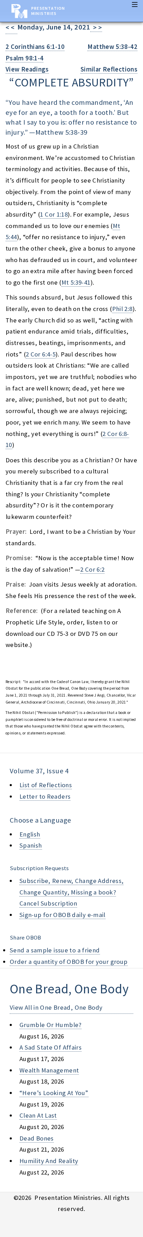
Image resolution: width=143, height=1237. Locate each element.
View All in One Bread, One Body (56, 1007)
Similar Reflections (109, 69)
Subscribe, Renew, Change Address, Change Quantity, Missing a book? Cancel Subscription (71, 892)
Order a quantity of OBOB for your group (69, 962)
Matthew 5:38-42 (112, 47)
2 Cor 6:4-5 (41, 354)
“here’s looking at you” (54, 1093)
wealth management (49, 1070)
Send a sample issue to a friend (55, 950)
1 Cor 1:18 (54, 214)
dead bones (36, 1138)
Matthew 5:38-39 (61, 132)
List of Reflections (45, 785)
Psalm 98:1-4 (24, 58)
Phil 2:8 (122, 309)
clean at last (38, 1115)
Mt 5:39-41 (76, 282)
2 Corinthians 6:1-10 (35, 47)
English (29, 834)
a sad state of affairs (50, 1047)
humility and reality (48, 1161)
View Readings (27, 69)
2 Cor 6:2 (92, 569)
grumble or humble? (50, 1025)
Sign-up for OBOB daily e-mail (62, 915)
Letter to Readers (44, 796)
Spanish (30, 845)
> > (96, 28)
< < (11, 28)
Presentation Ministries (48, 11)
